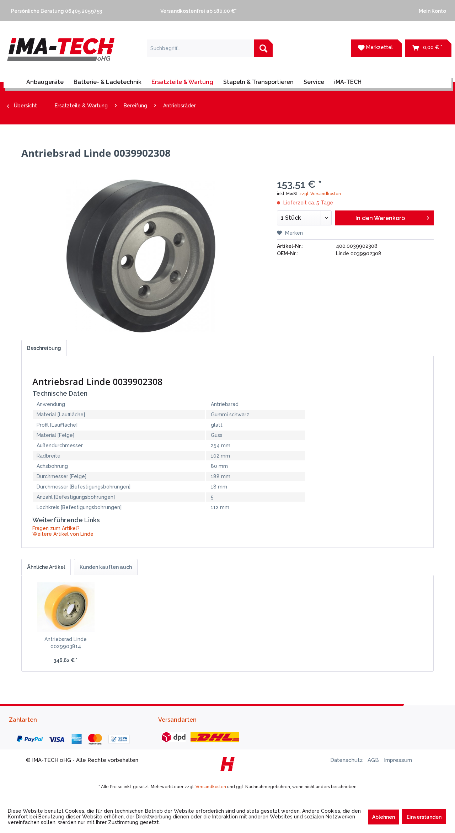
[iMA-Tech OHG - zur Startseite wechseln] (60, 54)
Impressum (398, 760)
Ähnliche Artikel (46, 567)
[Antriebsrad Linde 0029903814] (66, 607)
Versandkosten (211, 786)
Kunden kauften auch (106, 567)
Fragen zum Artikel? (56, 528)
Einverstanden (424, 817)
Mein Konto (431, 11)
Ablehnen (383, 817)
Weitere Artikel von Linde (62, 534)
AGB (374, 760)
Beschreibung (44, 348)
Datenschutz (347, 760)
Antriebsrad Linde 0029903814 (65, 642)
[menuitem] (78, 10)
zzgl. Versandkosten (320, 193)
